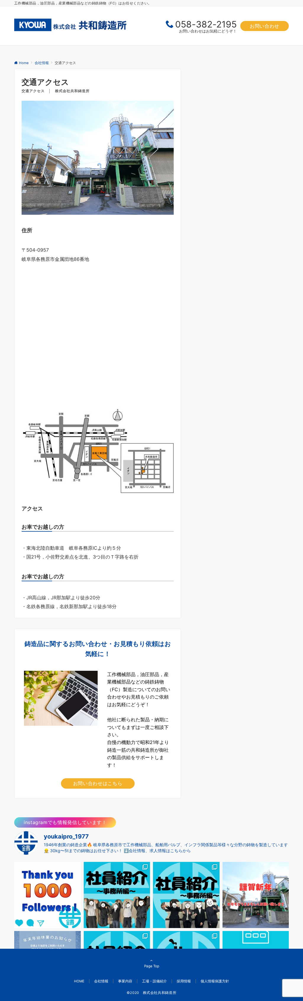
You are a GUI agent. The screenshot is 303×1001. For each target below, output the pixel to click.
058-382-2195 (206, 24)
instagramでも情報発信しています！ (65, 822)
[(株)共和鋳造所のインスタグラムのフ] (47, 895)
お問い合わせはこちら (97, 783)
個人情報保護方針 (215, 981)
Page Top (151, 966)
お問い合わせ (264, 26)
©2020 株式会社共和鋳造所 (152, 993)
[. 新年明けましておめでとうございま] (256, 895)
